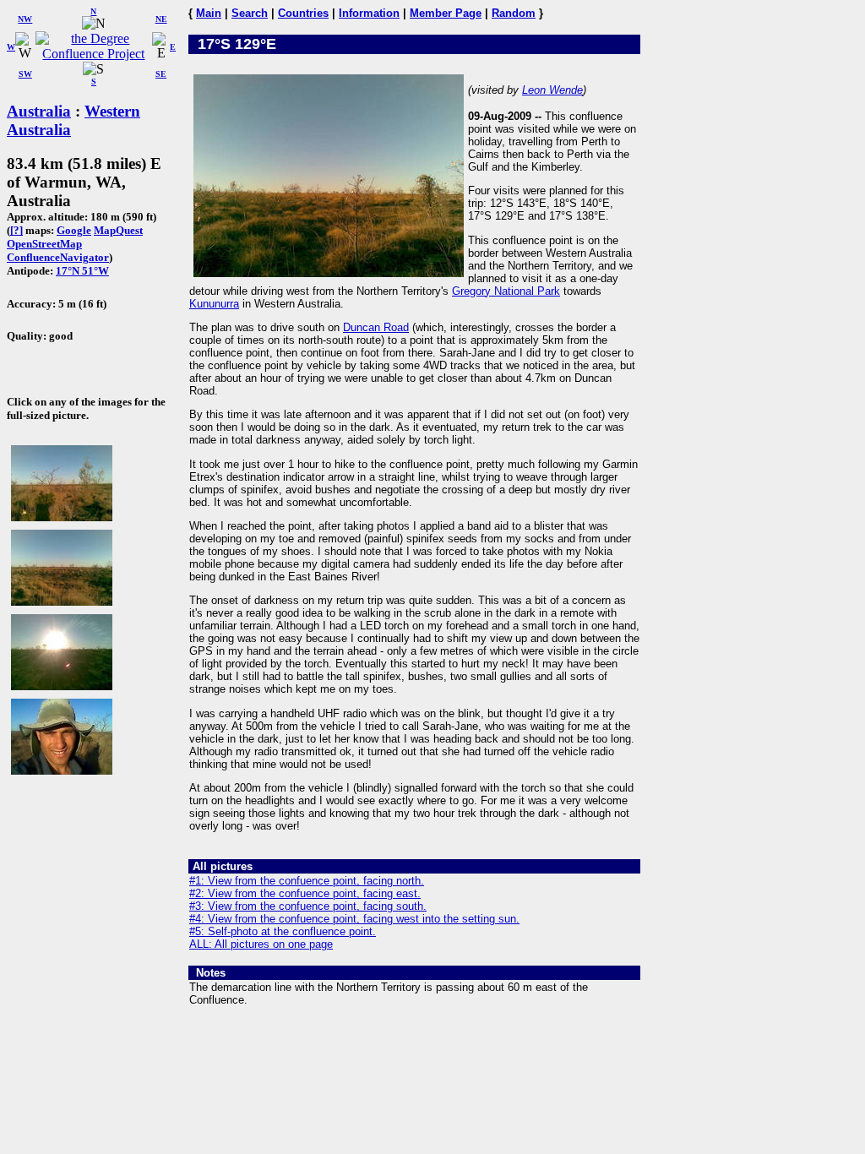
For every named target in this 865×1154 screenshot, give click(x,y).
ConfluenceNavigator (58, 257)
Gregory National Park (506, 291)
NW (25, 19)
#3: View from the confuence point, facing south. (308, 906)
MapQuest (118, 230)
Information (369, 13)
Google (74, 230)
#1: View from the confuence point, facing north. (306, 880)
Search (249, 13)
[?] (16, 230)
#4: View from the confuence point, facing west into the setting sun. (354, 918)
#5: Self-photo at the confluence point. (282, 931)
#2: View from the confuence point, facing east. (305, 893)
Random (514, 13)
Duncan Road (376, 327)
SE (160, 74)
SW (25, 74)
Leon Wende (552, 90)
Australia (39, 111)
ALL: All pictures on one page (261, 944)
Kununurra (214, 303)
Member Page (445, 13)
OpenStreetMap (44, 243)
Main (208, 13)
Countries (303, 13)
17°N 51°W (82, 270)
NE (161, 19)
